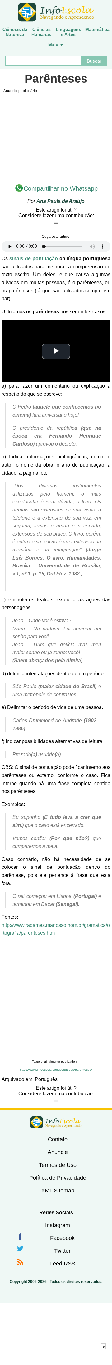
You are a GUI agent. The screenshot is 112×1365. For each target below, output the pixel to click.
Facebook (62, 1238)
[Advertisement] (56, 998)
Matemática (97, 29)
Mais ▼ (56, 44)
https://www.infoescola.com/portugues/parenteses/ (56, 1069)
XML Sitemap (57, 1190)
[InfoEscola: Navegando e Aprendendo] (56, 12)
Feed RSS (62, 1263)
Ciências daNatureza (14, 32)
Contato (58, 1139)
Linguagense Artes (68, 32)
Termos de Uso (58, 1165)
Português (46, 1079)
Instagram (57, 1225)
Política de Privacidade (57, 1178)
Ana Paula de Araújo (60, 201)
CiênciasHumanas (41, 32)
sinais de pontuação (33, 258)
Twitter (62, 1251)
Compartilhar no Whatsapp (61, 188)
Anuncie (58, 1152)
